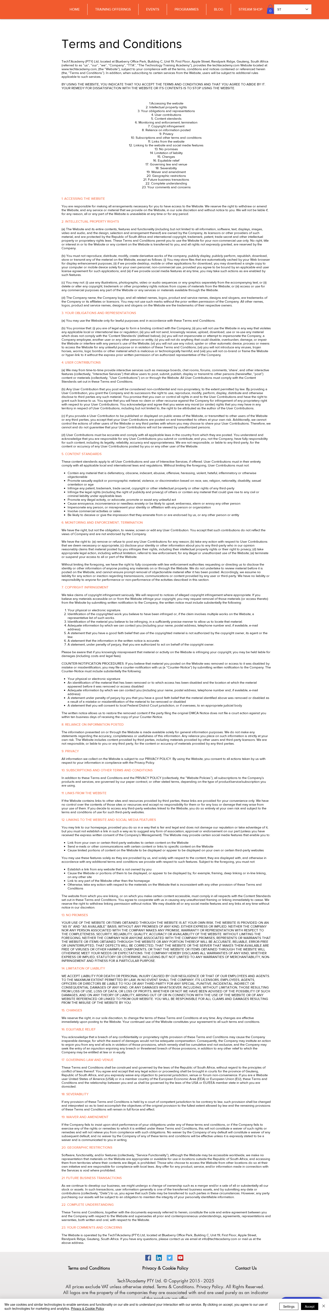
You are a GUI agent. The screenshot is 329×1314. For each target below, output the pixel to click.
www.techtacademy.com (79, 69)
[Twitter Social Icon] (170, 1258)
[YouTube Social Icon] (180, 1258)
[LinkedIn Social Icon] (159, 1258)
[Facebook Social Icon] (148, 1258)
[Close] (323, 1306)
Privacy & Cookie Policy (87, 1308)
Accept (309, 1306)
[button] (270, 9)
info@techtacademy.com (219, 1239)
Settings (289, 1306)
